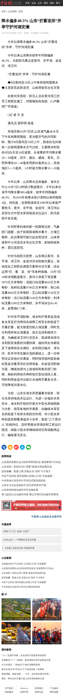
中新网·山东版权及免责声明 (46, 516)
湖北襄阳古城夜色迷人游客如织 (16, 643)
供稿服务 (9, 692)
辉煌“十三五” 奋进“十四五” (17, 531)
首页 (27, 3)
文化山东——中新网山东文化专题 (20, 540)
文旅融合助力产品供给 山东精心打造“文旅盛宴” (24, 564)
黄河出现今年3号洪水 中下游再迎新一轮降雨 (23, 669)
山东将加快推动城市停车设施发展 (20, 490)
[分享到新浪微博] (16, 447)
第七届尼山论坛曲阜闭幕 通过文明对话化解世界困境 (30, 494)
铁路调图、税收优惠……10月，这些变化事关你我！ (26, 674)
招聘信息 (39, 692)
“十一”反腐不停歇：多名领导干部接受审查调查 (24, 655)
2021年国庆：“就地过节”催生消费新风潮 (21, 665)
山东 (40, 3)
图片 (58, 3)
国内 (46, 3)
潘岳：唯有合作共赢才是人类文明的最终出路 (23, 678)
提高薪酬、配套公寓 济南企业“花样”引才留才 (26, 471)
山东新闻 (12, 11)
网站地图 (54, 692)
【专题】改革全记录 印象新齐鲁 (19, 548)
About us (24, 688)
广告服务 (54, 688)
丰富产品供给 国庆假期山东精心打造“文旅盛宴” (27, 476)
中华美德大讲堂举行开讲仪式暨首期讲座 (24, 480)
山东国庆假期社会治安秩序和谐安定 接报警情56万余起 (31, 462)
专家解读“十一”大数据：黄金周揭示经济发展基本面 (26, 660)
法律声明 (24, 692)
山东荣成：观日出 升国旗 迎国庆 (47, 643)
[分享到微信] (28, 447)
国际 (52, 3)
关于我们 (9, 688)
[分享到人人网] (22, 447)
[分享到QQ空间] (10, 447)
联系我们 (39, 688)
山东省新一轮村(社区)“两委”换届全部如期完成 (27, 466)
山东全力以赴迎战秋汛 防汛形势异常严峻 (24, 485)
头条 (33, 3)
